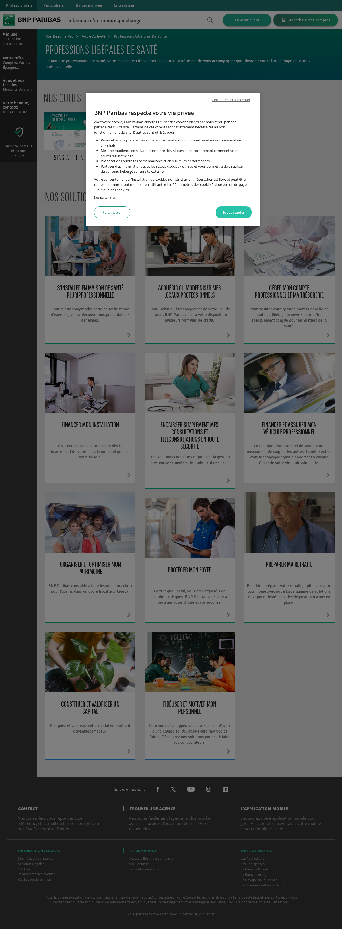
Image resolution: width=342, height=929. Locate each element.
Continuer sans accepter (231, 99)
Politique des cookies (112, 189)
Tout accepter (234, 212)
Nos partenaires (105, 197)
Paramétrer (112, 212)
